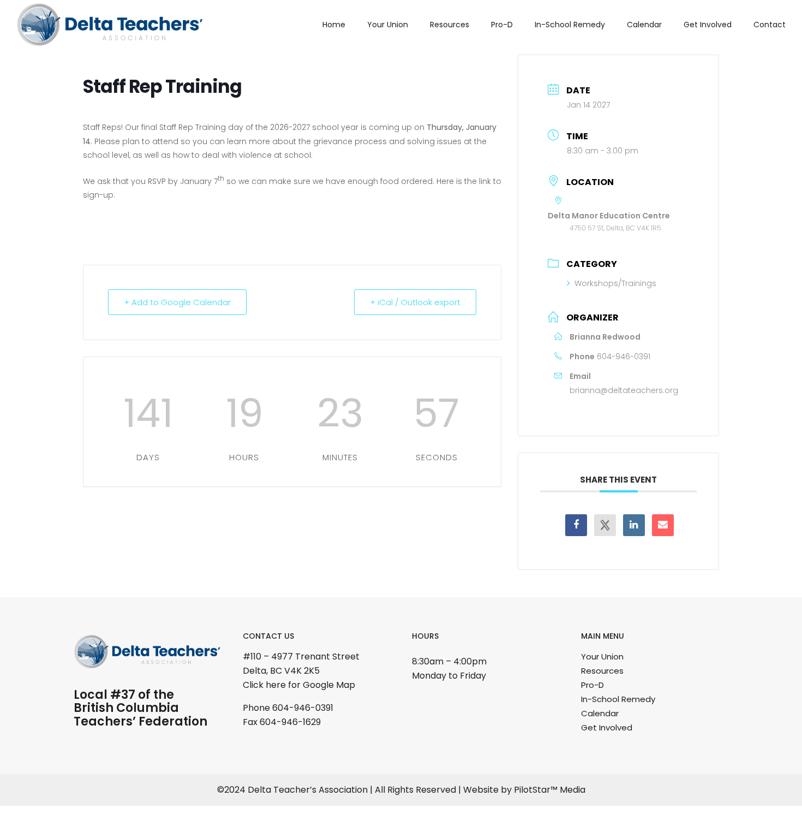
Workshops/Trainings (615, 283)
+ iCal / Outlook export (415, 302)
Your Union (387, 24)
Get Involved (708, 24)
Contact (769, 24)
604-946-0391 (623, 356)
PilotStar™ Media (549, 789)
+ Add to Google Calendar (177, 302)
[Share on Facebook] (576, 525)
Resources (449, 24)
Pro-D (502, 24)
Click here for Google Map (299, 685)
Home (333, 24)
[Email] (663, 525)
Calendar (644, 24)
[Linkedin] (634, 525)
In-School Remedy (570, 24)
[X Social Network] (605, 525)
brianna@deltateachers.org (624, 390)
